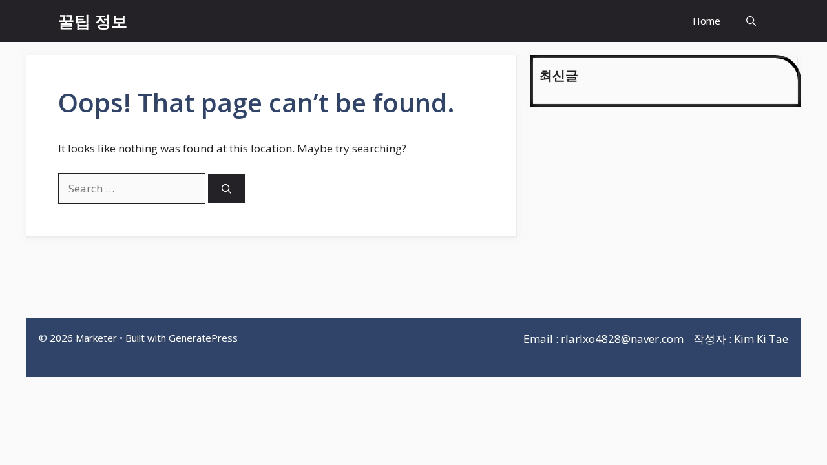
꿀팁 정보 (92, 21)
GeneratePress (203, 337)
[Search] (226, 188)
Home (706, 20)
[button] (751, 21)
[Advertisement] (665, 214)
